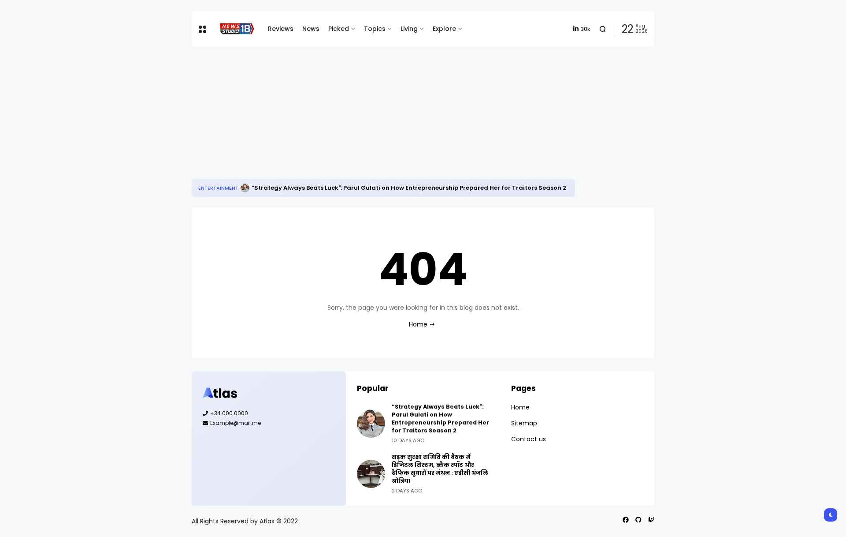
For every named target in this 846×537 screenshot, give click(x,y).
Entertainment (218, 188)
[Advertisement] (423, 113)
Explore (444, 28)
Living (409, 28)
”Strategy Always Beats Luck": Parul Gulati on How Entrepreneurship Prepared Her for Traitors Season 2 (409, 188)
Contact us (528, 439)
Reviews (280, 28)
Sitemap (524, 423)
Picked (338, 28)
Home (418, 324)
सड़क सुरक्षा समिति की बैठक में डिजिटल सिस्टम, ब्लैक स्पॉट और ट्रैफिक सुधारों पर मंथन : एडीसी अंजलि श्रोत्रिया (440, 468)
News (310, 28)
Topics (375, 28)
